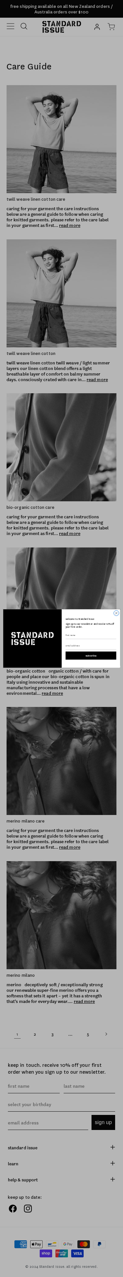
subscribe (90, 655)
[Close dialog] (116, 613)
